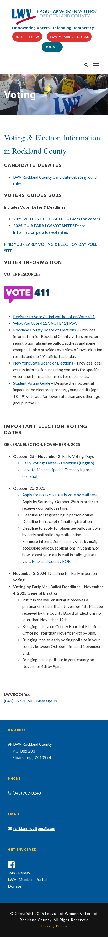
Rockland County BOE (51, 561)
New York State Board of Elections (43, 363)
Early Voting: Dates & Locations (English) (58, 463)
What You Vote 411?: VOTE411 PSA (45, 323)
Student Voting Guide (31, 383)
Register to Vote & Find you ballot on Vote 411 (54, 316)
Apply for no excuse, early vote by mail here (60, 494)
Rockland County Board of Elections (44, 329)
